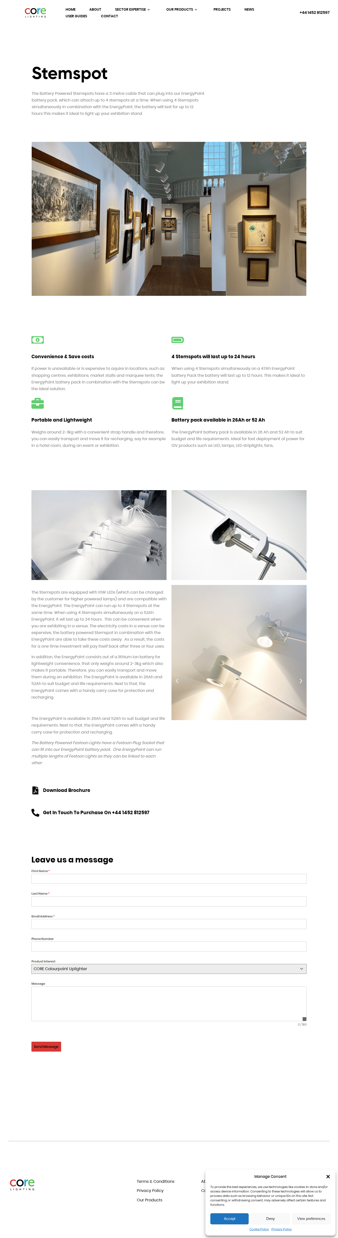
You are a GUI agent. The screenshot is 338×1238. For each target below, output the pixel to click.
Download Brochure (66, 790)
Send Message (46, 1046)
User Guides (76, 16)
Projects (222, 9)
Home (70, 9)
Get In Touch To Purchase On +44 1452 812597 (96, 812)
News (249, 9)
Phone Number (42, 939)
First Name (40, 871)
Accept (229, 1218)
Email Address (43, 916)
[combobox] (169, 969)
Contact (109, 16)
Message (38, 984)
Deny (270, 1218)
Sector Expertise (130, 9)
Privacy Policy (281, 1229)
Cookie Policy (259, 1229)
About (95, 9)
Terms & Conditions (155, 1181)
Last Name (40, 893)
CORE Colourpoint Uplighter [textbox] (60, 969)
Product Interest (43, 961)
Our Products (180, 9)
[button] (328, 1176)
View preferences (311, 1218)
